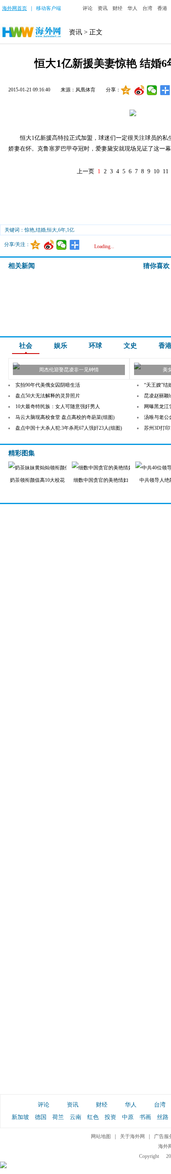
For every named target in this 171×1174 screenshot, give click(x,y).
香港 (162, 8)
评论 (88, 8)
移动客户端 (48, 8)
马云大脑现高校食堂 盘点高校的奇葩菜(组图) (65, 417)
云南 (75, 1117)
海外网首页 (14, 8)
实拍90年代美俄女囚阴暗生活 (47, 385)
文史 (130, 345)
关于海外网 (132, 1136)
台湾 (147, 8)
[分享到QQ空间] (126, 90)
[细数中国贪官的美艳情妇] (106, 468)
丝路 (163, 1117)
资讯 (102, 8)
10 (156, 171)
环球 (95, 345)
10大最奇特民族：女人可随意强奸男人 (57, 406)
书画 (145, 1117)
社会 (25, 345)
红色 (93, 1117)
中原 (128, 1117)
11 (166, 171)
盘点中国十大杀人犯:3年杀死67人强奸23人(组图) (68, 428)
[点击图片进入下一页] (132, 115)
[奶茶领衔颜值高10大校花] (58, 468)
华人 (132, 8)
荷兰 (58, 1117)
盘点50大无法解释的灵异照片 (47, 396)
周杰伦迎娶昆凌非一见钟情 (69, 370)
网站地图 (101, 1136)
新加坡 (20, 1117)
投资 (110, 1117)
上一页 (85, 171)
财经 (117, 8)
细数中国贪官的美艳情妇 (100, 480)
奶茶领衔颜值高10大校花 (37, 480)
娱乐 (60, 345)
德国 (40, 1117)
